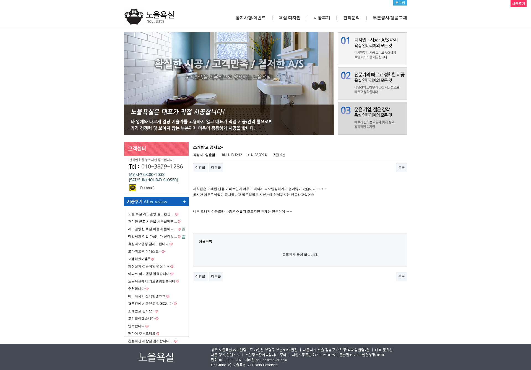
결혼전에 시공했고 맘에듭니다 (150, 304)
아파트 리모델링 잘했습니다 (149, 274)
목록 (401, 168)
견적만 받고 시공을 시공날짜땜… (152, 221)
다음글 (216, 168)
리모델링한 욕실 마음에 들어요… (152, 229)
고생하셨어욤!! (139, 259)
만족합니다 (136, 326)
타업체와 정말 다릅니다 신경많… (152, 236)
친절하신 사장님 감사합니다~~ (150, 341)
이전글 (200, 168)
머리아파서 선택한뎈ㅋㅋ (146, 296)
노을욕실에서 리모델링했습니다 (151, 281)
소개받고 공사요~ (141, 311)
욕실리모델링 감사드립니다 (148, 244)
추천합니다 (136, 289)
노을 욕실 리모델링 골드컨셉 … (151, 214)
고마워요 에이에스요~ (144, 251)
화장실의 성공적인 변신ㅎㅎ (149, 266)
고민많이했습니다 (141, 319)
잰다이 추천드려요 (141, 333)
